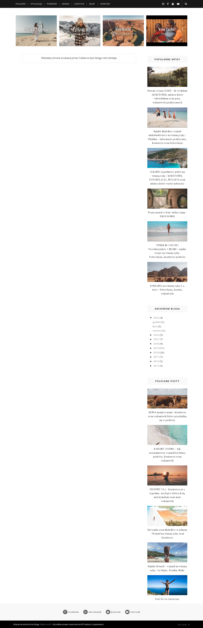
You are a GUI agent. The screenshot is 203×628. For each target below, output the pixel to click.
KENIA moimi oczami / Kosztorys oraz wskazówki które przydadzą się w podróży (167, 416)
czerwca (157, 330)
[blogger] (171, 3)
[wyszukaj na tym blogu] (186, 4)
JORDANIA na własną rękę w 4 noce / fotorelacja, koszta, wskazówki (167, 289)
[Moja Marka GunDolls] (36, 45)
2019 (156, 348)
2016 (156, 361)
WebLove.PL (46, 624)
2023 (156, 317)
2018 (156, 352)
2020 (156, 343)
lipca (155, 326)
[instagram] (162, 3)
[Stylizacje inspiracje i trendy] (79, 45)
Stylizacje (36, 4)
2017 (156, 356)
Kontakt (105, 4)
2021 (156, 339)
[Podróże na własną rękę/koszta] (123, 45)
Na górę (183, 625)
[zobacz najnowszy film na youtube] (166, 45)
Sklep (92, 4)
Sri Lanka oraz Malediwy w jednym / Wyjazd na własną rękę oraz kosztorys (167, 533)
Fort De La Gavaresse (167, 599)
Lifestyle (79, 4)
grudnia (157, 322)
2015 (156, 365)
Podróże (52, 4)
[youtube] (177, 3)
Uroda (65, 4)
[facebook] (167, 3)
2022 (156, 334)
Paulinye (21, 4)
